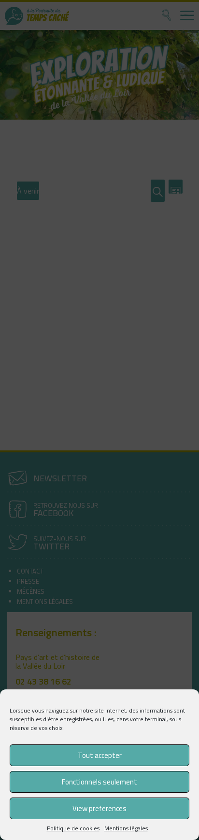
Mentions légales (126, 828)
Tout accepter (100, 755)
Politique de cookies (73, 828)
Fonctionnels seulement (99, 781)
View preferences (99, 808)
